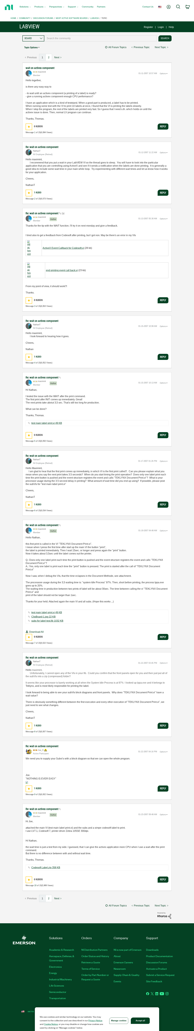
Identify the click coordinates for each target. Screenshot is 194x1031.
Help (171, 27)
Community (24, 18)
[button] (29, 127)
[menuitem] (25, 7)
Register (148, 27)
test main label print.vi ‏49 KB (46, 423)
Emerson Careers (123, 962)
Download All (36, 632)
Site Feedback (154, 981)
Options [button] (163, 74)
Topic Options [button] (31, 47)
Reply (163, 126)
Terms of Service (90, 968)
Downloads (152, 949)
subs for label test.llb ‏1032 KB (47, 621)
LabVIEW (94, 18)
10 (35, 885)
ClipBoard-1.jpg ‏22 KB (43, 616)
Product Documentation (159, 956)
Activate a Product (156, 968)
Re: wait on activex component (42, 147)
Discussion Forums (43, 18)
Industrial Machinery (60, 979)
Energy (53, 973)
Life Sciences (56, 985)
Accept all (140, 1020)
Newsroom (120, 968)
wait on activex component (40, 67)
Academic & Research (61, 949)
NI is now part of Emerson (127, 949)
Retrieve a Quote (90, 962)
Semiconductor (57, 992)
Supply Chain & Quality (126, 975)
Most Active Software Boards (72, 18)
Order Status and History (95, 956)
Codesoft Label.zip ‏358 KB (45, 867)
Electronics (55, 966)
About (117, 956)
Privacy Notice (95, 1020)
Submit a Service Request (160, 975)
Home (13, 18)
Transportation (57, 998)
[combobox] (100, 38)
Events (117, 981)
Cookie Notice (51, 1024)
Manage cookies (119, 1020)
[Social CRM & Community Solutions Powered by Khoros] (164, 915)
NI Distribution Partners (94, 949)
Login (161, 27)
